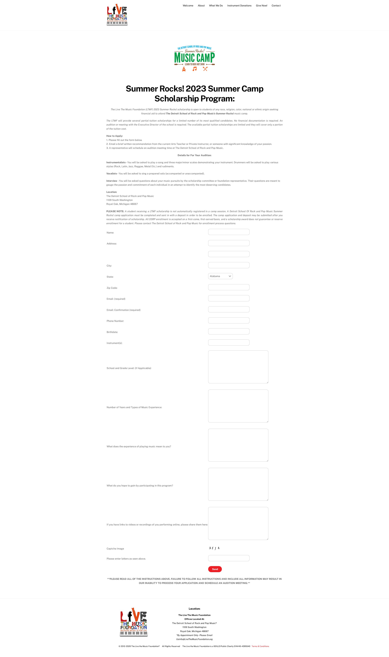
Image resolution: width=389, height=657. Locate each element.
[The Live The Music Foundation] (117, 24)
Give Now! (261, 5)
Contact (276, 5)
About (201, 5)
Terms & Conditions (260, 646)
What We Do (216, 5)
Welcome (188, 5)
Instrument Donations (239, 5)
